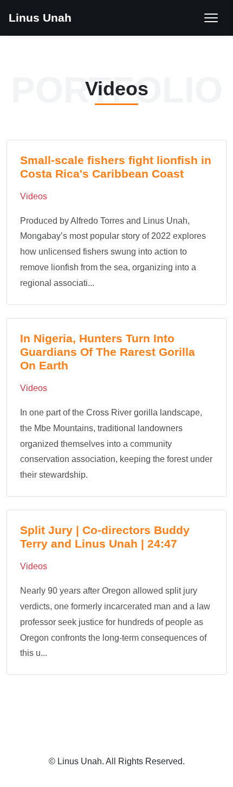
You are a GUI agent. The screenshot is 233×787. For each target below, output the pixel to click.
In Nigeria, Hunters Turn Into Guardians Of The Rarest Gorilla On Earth (107, 352)
